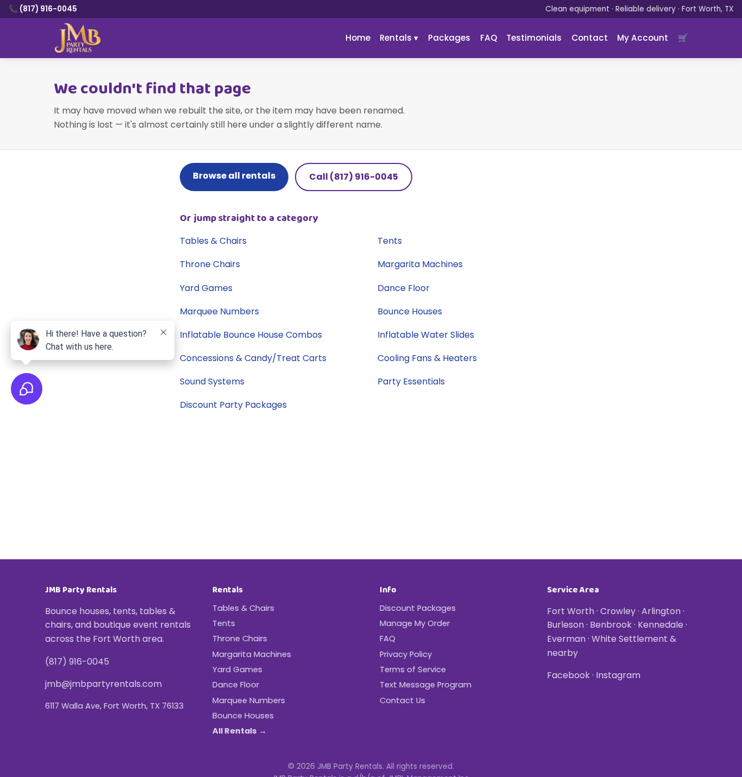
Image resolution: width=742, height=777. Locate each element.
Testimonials (534, 37)
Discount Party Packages (233, 405)
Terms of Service (413, 669)
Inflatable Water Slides (426, 335)
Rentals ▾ (399, 37)
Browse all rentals (234, 175)
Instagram (618, 675)
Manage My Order (415, 623)
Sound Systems (212, 381)
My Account (642, 37)
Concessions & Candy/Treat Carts (253, 358)
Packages (449, 37)
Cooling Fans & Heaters (427, 358)
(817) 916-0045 (77, 661)
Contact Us (402, 700)
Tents (390, 241)
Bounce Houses (410, 311)
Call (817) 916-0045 (353, 176)
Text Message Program (425, 684)
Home (357, 37)
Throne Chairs (210, 264)
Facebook (568, 675)
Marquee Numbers (219, 311)
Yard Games (206, 288)
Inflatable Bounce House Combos (251, 335)
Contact (589, 37)
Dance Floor (404, 288)
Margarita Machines (420, 264)
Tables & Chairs (213, 241)
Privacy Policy (406, 654)
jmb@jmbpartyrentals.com (103, 684)
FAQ (488, 37)
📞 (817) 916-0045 (43, 9)
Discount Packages (418, 608)
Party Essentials (411, 381)
